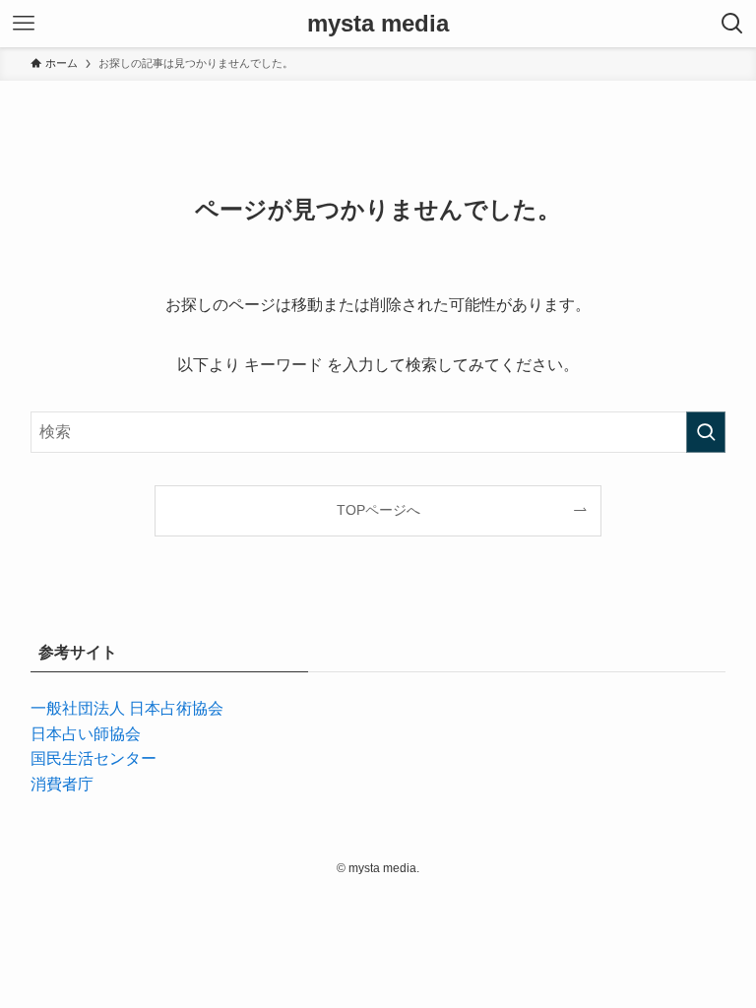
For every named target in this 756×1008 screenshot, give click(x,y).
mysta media (378, 23)
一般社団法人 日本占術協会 (127, 708)
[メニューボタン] (23, 23)
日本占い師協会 (86, 733)
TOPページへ (378, 510)
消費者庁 (62, 784)
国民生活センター (94, 758)
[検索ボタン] (732, 23)
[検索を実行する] (705, 432)
